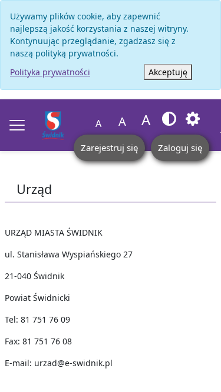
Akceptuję (168, 72)
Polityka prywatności (50, 72)
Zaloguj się (180, 147)
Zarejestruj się (109, 147)
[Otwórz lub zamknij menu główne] (17, 125)
